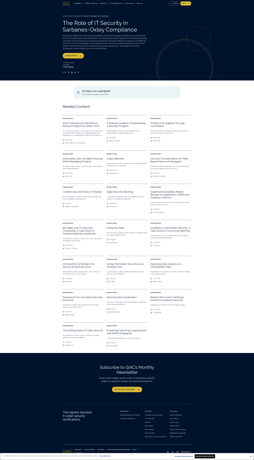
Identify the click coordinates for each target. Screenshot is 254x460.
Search (175, 3)
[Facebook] (172, 452)
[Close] (251, 456)
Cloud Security (174, 422)
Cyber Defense (174, 418)
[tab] (78, 3)
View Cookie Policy (105, 456)
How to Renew (149, 429)
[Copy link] (78, 72)
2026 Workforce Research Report (155, 437)
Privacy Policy (78, 449)
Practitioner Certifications (127, 418)
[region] (127, 456)
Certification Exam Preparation (154, 415)
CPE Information (149, 418)
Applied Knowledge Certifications (130, 415)
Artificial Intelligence (176, 415)
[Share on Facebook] (75, 72)
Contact (134, 449)
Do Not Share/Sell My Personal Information (118, 449)
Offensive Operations (176, 437)
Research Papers (68, 16)
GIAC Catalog (149, 426)
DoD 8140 (148, 422)
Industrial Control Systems (178, 429)
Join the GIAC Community (124, 389)
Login (183, 3)
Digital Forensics (174, 426)
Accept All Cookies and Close (205, 456)
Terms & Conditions (89, 449)
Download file (71, 56)
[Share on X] (69, 72)
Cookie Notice (101, 449)
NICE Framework (150, 433)
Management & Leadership (178, 433)
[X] (168, 452)
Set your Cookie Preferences (184, 456)
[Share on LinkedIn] (72, 72)
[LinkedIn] (177, 452)
